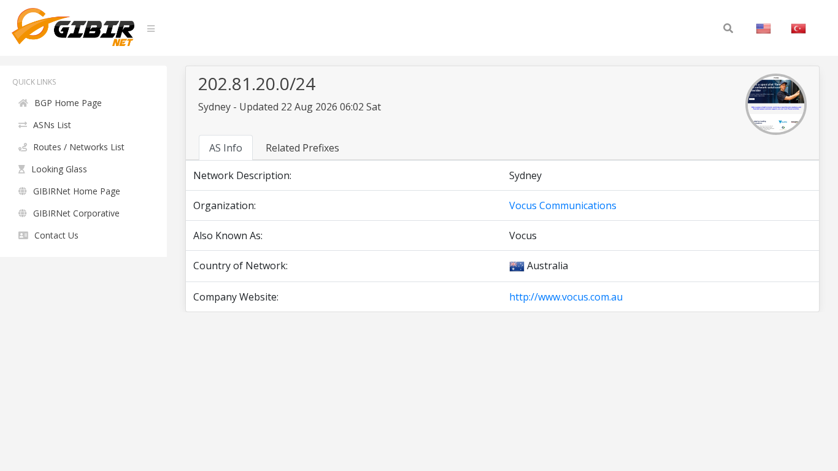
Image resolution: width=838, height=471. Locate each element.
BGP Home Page (68, 103)
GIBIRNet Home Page (76, 191)
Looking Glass (59, 169)
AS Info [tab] (225, 148)
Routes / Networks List (79, 147)
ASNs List (52, 125)
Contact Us (56, 235)
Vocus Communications (563, 205)
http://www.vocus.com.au (566, 297)
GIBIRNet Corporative (76, 213)
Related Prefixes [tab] (302, 148)
